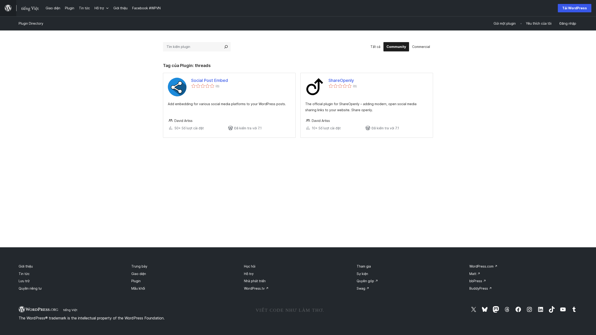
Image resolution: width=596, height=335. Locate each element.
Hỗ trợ (248, 274)
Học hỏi (249, 266)
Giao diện (138, 274)
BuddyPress (480, 288)
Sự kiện (362, 274)
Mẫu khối (138, 288)
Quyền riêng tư (30, 288)
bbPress (477, 281)
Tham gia (364, 266)
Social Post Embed (209, 80)
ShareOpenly (341, 80)
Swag (363, 288)
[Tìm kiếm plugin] (226, 46)
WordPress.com (483, 266)
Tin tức (24, 274)
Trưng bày (139, 266)
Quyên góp (367, 281)
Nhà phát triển (255, 281)
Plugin (136, 281)
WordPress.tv (256, 288)
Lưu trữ (24, 281)
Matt (474, 274)
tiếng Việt (70, 310)
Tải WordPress (574, 8)
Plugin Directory (31, 23)
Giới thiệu (26, 266)
